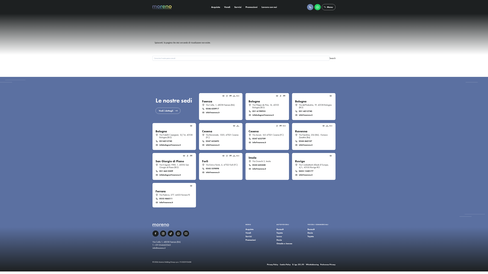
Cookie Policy (285, 264)
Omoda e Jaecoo (284, 243)
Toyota (280, 233)
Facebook (155, 233)
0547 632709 (259, 138)
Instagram (163, 233)
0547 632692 (212, 141)
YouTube (186, 233)
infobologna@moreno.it (263, 115)
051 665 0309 (166, 171)
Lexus (279, 236)
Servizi (237, 7)
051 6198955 (259, 111)
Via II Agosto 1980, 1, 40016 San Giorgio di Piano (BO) (174, 166)
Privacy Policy (272, 264)
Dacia (279, 240)
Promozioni (251, 7)
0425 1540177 (306, 171)
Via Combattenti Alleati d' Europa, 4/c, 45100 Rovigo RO (314, 166)
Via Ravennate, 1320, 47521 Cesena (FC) (222, 136)
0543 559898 (212, 168)
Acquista (215, 7)
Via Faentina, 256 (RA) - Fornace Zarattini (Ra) (313, 136)
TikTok (171, 233)
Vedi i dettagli (166, 110)
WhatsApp (178, 233)
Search (332, 58)
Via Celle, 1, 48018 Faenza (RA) (220, 105)
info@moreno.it (212, 112)
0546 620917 (212, 108)
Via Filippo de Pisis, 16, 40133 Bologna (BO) (265, 106)
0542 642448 (259, 165)
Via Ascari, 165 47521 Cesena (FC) (268, 135)
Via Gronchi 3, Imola (261, 161)
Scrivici (317, 7)
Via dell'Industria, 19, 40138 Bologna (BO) (315, 106)
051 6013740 (305, 111)
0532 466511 (166, 198)
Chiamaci (310, 7)
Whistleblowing (312, 264)
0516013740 (165, 141)
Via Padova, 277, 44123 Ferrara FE (174, 195)
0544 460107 (305, 141)
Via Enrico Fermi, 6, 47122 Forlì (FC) (222, 165)
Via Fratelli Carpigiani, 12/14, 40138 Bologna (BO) (176, 136)
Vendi (227, 7)
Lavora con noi (269, 7)
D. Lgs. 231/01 (298, 264)
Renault (280, 229)
